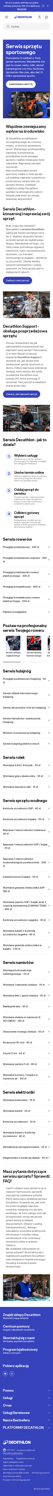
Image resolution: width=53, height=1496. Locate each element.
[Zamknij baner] (47, 6)
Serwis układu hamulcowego (34, 654)
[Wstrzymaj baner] (43, 6)
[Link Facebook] (5, 1373)
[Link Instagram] (11, 1373)
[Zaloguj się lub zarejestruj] (39, 17)
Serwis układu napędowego (13, 654)
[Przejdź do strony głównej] (23, 17)
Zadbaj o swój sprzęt (17, 280)
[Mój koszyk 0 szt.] (46, 17)
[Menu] (6, 17)
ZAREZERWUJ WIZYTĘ (21, 84)
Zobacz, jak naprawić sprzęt (21, 394)
